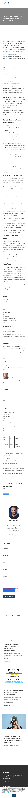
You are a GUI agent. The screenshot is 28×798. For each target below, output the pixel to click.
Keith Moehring (7, 14)
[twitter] (3, 781)
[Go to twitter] (18, 535)
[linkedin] (5, 781)
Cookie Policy (23, 791)
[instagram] (8, 781)
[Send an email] (9, 535)
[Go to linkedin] (15, 535)
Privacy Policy (17, 791)
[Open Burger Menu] (24, 3)
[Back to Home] (6, 3)
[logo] (6, 772)
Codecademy (12, 105)
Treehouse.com (6, 107)
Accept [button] (14, 795)
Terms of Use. (6, 792)
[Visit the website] (12, 535)
